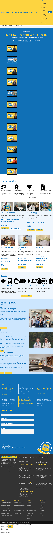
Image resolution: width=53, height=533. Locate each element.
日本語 (43, 11)
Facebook (17, 522)
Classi (5, 25)
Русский (44, 19)
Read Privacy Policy (4, 526)
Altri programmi (15, 25)
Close (1, 528)
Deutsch (44, 6)
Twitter (18, 522)
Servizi (10, 25)
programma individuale (5, 346)
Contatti (20, 25)
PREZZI (2, 350)
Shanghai (2, 25)
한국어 (43, 13)
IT (42, 0)
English (43, 7)
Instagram (20, 522)
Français (44, 10)
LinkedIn (22, 522)
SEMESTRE (2, 304)
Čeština (44, 3)
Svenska (44, 21)
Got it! (10, 526)
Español (44, 8)
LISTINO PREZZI (4, 268)
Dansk (43, 4)
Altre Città (27, 31)
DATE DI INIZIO (40, 229)
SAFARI (1, 306)
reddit (26, 522)
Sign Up (50, 12)
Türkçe (43, 22)
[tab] (26, 304)
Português (44, 18)
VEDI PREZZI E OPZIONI (26, 295)
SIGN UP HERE (3, 532)
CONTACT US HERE (9, 532)
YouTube (24, 522)
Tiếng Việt (44, 23)
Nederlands (44, 17)
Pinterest (28, 522)
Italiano (43, 2)
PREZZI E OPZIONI (5, 228)
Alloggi (7, 25)
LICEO (1, 307)
